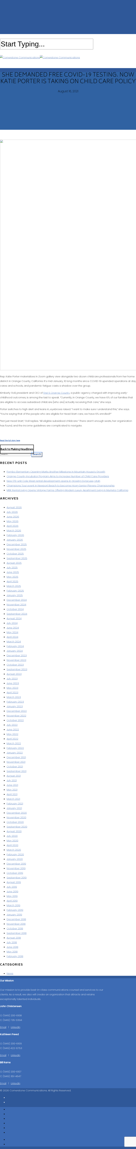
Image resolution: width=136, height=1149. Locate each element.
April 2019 (12, 900)
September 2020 (17, 826)
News (10, 973)
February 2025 (15, 590)
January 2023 (15, 706)
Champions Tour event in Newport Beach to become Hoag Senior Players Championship (61, 485)
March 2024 (14, 641)
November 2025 (16, 549)
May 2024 (12, 632)
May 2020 (12, 840)
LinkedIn (15, 1027)
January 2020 (15, 859)
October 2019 (15, 873)
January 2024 (15, 651)
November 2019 (16, 868)
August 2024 (14, 618)
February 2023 (15, 701)
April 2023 (12, 692)
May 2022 (12, 734)
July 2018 (12, 942)
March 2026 (14, 530)
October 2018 (15, 928)
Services (12, 1118)
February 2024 (15, 646)
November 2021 (16, 762)
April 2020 (12, 845)
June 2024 (13, 627)
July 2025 (12, 567)
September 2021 (16, 771)
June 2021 (12, 785)
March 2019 (13, 905)
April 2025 (12, 581)
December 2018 (16, 919)
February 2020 (15, 854)
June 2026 (13, 516)
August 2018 (14, 937)
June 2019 (12, 891)
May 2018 (12, 951)
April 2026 (12, 526)
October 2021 (15, 766)
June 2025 (13, 572)
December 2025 (17, 544)
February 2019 (15, 910)
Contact (12, 1132)
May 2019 (12, 896)
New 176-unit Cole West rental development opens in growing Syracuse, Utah (53, 481)
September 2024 (17, 613)
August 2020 (14, 831)
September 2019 (17, 877)
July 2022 (12, 725)
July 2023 (12, 678)
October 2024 (15, 609)
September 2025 (17, 558)
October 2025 (15, 553)
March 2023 (14, 697)
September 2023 (17, 669)
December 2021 (16, 757)
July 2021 (12, 780)
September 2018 (17, 933)
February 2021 (15, 803)
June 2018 (12, 947)
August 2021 (14, 775)
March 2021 (13, 799)
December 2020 (17, 812)
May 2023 (12, 688)
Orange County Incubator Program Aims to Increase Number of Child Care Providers (58, 476)
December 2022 (17, 711)
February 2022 (15, 748)
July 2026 (12, 512)
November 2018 (16, 924)
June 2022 (13, 729)
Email (3, 1027)
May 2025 (12, 576)
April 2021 (12, 794)
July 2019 (12, 887)
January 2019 (14, 914)
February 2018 (15, 956)
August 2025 (14, 563)
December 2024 (17, 600)
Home (10, 1109)
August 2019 (14, 882)
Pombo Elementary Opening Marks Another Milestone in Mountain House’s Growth (56, 471)
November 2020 (16, 817)
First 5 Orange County (56, 393)
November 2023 (16, 660)
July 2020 (12, 836)
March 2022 (14, 743)
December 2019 (16, 863)
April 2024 (12, 637)
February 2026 (15, 535)
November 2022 (16, 715)
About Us (12, 1114)
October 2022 (15, 720)
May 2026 (12, 521)
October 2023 (15, 664)
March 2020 (14, 850)
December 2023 (17, 655)
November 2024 (16, 604)
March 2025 (14, 586)
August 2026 (14, 507)
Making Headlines (17, 1127)
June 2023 (13, 683)
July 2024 (12, 623)
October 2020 (15, 822)
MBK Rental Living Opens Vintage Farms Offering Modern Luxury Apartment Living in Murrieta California (67, 490)
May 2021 (12, 789)
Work (10, 1123)
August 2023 (14, 674)
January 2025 (15, 595)
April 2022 (12, 738)
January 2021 (14, 808)
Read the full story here (10, 440)
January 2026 (15, 539)
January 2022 (15, 752)
